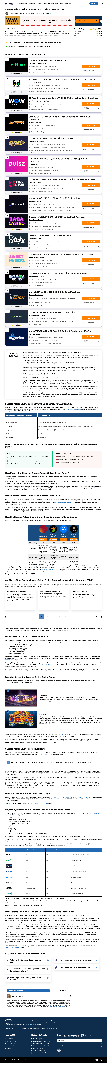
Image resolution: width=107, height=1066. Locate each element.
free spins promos (48, 569)
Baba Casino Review (36, 220)
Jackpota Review (35, 122)
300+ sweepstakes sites (39, 803)
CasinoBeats (61, 1006)
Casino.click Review (36, 295)
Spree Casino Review (36, 141)
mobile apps (48, 754)
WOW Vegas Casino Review (39, 101)
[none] (79, 1045)
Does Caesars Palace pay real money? (76, 967)
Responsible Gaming (36, 1022)
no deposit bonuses (39, 566)
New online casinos (43, 664)
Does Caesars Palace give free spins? (75, 960)
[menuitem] (79, 1045)
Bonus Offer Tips (38, 1048)
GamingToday (53, 1006)
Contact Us (10, 1048)
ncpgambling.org (32, 1024)
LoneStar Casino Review (37, 63)
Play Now (91, 66)
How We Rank (11, 1041)
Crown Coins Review (36, 82)
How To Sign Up (38, 1039)
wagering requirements (62, 502)
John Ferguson (46, 13)
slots (32, 383)
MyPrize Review (34, 334)
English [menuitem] (63, 1044)
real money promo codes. (27, 37)
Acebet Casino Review (37, 315)
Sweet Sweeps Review (37, 257)
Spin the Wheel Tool (39, 1050)
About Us (10, 1039)
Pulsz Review (33, 164)
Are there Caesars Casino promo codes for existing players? (27, 970)
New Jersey (53, 797)
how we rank (9, 660)
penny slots (91, 488)
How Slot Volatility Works (41, 1041)
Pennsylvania (69, 797)
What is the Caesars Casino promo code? (25, 961)
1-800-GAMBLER (81, 1048)
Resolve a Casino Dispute (41, 1046)
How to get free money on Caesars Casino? (25, 979)
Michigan (61, 797)
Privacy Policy (11, 1043)
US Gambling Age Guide (41, 1043)
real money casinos (70, 369)
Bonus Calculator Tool (40, 1053)
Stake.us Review (35, 238)
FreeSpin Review (35, 182)
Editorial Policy (12, 1046)
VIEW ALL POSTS (60, 990)
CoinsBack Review (35, 201)
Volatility (61, 734)
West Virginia (82, 797)
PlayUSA (9, 1008)
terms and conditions (75, 409)
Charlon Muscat (18, 13)
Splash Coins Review (36, 276)
